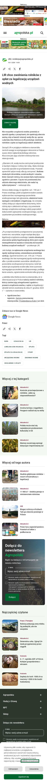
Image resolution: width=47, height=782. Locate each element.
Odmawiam (13, 769)
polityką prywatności (30, 761)
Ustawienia (34, 769)
